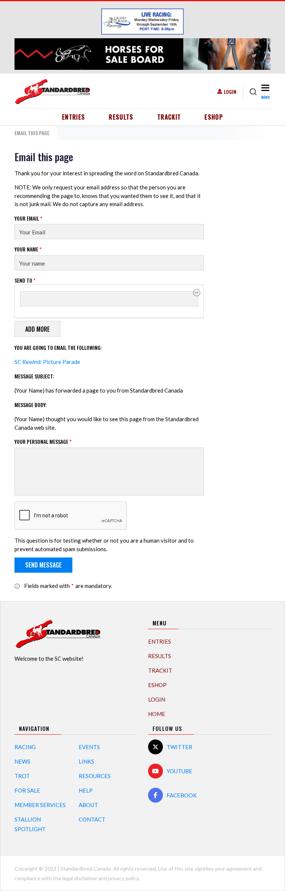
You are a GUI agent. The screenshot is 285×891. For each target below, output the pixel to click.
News (22, 761)
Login (230, 91)
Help (86, 790)
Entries (73, 117)
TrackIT (169, 117)
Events (89, 747)
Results (121, 117)
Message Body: (30, 405)
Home (156, 713)
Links (86, 761)
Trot (22, 776)
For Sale (27, 790)
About (88, 804)
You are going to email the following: (58, 347)
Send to (25, 280)
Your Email (28, 218)
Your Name (28, 249)
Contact (92, 819)
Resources (95, 776)
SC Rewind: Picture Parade (47, 361)
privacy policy (123, 878)
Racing (25, 747)
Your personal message (43, 441)
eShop (213, 117)
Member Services (40, 804)
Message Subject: (34, 376)
